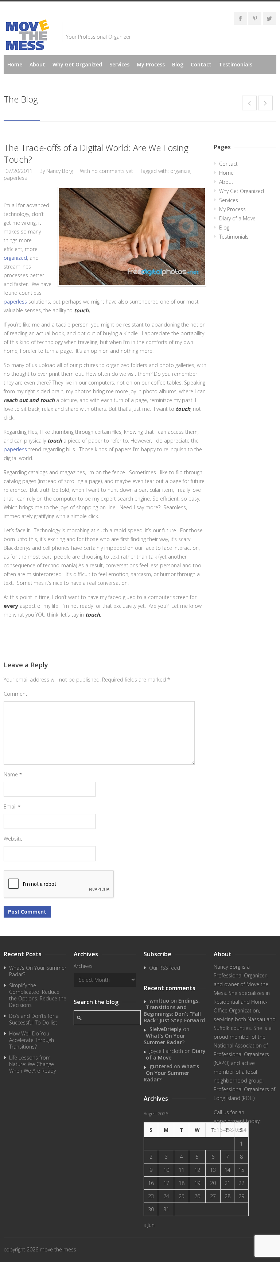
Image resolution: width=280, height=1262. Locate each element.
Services (119, 64)
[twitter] (269, 18)
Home (14, 64)
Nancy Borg (59, 170)
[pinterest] (254, 18)
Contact (201, 64)
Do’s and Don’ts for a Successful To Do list (34, 1019)
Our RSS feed (164, 967)
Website (13, 838)
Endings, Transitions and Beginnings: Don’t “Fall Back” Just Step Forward (174, 1010)
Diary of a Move (237, 218)
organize (180, 170)
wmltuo (159, 1000)
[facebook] (240, 18)
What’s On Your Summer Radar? (37, 971)
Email (12, 806)
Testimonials (235, 64)
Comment (15, 693)
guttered (160, 1066)
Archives (83, 965)
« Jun (149, 1225)
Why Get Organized (77, 64)
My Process (151, 64)
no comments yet (112, 170)
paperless (15, 177)
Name (13, 774)
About (37, 64)
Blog (177, 64)
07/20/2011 (18, 170)
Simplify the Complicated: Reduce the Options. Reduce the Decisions (37, 995)
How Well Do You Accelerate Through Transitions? (31, 1040)
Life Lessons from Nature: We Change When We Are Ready (32, 1064)
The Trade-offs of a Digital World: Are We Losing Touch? (96, 153)
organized (15, 257)
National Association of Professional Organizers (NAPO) (241, 1054)
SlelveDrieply (165, 1029)
